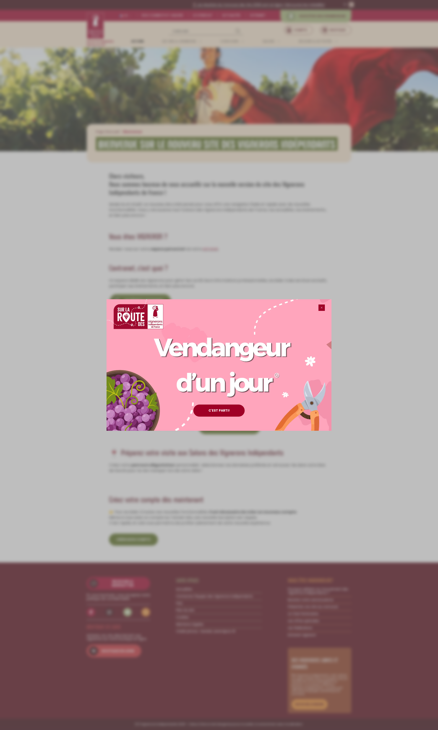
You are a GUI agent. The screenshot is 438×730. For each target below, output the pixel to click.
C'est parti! (219, 410)
